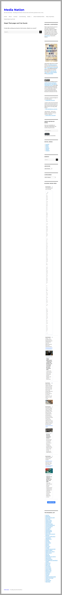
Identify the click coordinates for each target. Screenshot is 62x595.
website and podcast (53, 64)
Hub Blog (47, 540)
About (10, 16)
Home (5, 16)
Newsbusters (47, 562)
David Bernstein (48, 530)
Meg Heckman (48, 557)
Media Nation (14, 9)
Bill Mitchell (47, 516)
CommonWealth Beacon (50, 525)
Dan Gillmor (47, 529)
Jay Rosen (47, 544)
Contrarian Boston (49, 526)
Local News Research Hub (50, 549)
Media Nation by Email (9, 19)
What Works (47, 581)
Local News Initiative (53, 72)
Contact (15, 16)
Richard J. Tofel (48, 570)
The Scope (47, 574)
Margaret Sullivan (48, 550)
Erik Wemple (47, 532)
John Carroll (47, 546)
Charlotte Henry (48, 521)
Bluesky (46, 145)
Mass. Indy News (50, 16)
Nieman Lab (47, 564)
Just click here (47, 35)
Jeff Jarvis (47, 545)
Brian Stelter (47, 518)
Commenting (22, 16)
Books (28, 16)
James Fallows (48, 542)
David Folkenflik (48, 531)
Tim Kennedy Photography (50, 576)
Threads (47, 146)
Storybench (47, 573)
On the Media (48, 566)
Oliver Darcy (47, 565)
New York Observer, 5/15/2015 (51, 109)
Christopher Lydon (49, 523)
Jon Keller (47, 547)
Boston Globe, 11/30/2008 (51, 115)
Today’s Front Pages (49, 578)
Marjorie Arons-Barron (50, 551)
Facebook (47, 144)
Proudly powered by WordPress (16, 589)
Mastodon (47, 148)
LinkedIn (47, 149)
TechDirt (47, 575)
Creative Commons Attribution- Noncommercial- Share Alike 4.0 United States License (51, 84)
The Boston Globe (49, 73)
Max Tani (47, 554)
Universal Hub (48, 580)
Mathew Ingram (48, 552)
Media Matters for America (50, 556)
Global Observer (48, 539)
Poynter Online (48, 569)
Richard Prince (48, 571)
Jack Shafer (47, 541)
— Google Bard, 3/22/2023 (50, 100)
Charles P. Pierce (48, 520)
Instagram (47, 150)
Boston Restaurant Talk (50, 517)
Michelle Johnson (48, 559)
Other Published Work (38, 16)
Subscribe (47, 134)
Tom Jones (47, 579)
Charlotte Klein (48, 522)
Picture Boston (48, 567)
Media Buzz (47, 555)
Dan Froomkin (48, 527)
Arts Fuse (47, 515)
